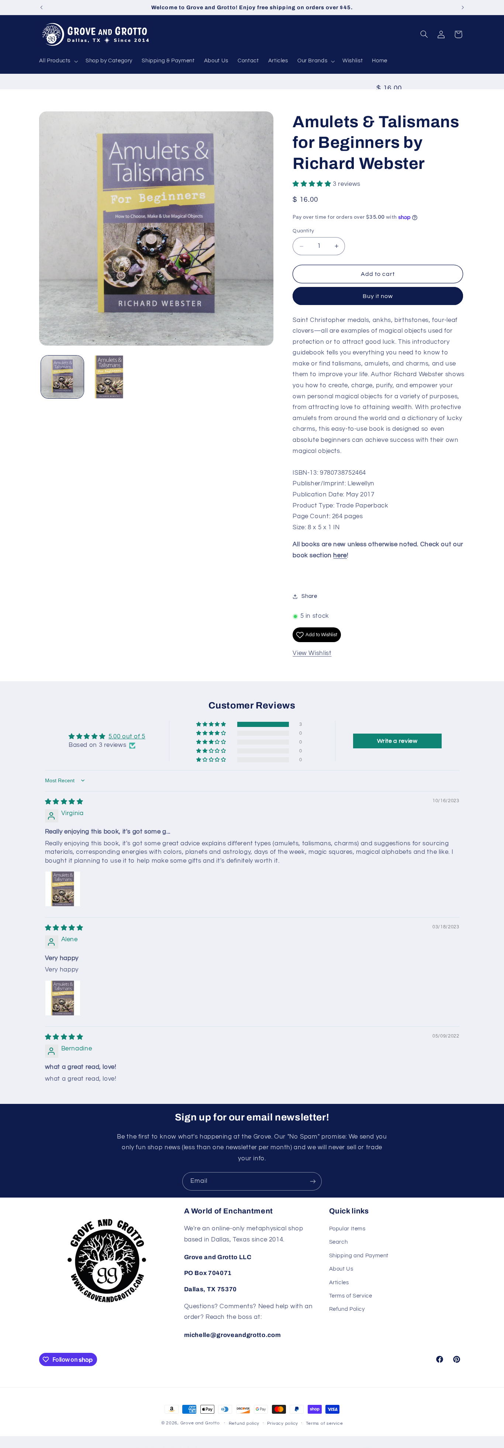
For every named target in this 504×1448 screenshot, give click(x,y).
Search (338, 1242)
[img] (64, 802)
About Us (341, 1269)
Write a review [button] (397, 741)
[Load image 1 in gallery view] (62, 377)
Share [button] (309, 596)
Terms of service (324, 1423)
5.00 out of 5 (126, 736)
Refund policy (244, 1423)
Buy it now (378, 296)
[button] (57, 61)
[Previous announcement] (41, 7)
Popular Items (347, 1229)
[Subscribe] (312, 1181)
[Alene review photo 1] (62, 998)
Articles (339, 1282)
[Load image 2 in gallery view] (109, 377)
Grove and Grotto (200, 1423)
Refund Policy (347, 1309)
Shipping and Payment (359, 1256)
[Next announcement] (463, 7)
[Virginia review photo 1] (62, 889)
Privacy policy (282, 1423)
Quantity (303, 231)
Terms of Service (350, 1296)
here (340, 555)
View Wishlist (312, 653)
